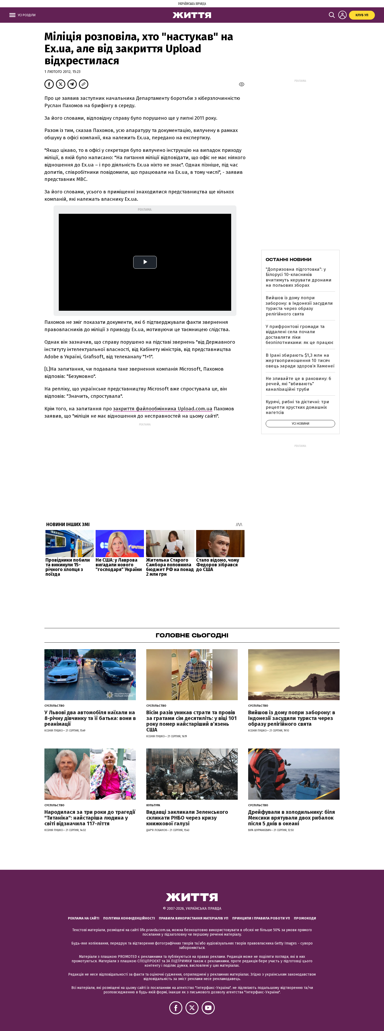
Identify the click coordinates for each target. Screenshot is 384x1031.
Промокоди (305, 918)
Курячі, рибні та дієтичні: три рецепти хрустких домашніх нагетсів (297, 407)
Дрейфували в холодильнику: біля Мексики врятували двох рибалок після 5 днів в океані (291, 818)
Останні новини (288, 259)
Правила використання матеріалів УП (193, 918)
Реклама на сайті (83, 918)
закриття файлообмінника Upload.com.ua (162, 409)
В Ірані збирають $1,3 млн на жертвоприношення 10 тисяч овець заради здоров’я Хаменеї (300, 361)
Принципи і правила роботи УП (261, 918)
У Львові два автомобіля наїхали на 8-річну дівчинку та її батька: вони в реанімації (90, 718)
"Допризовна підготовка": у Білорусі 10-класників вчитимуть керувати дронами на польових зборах (298, 277)
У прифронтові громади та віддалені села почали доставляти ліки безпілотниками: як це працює (299, 334)
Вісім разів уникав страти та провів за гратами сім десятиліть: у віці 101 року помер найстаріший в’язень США (191, 721)
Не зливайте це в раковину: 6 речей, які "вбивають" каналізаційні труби (298, 384)
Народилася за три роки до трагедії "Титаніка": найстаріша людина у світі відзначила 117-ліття (89, 818)
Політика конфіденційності (129, 918)
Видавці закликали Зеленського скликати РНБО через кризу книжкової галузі (187, 818)
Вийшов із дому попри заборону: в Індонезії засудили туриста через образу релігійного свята (299, 305)
